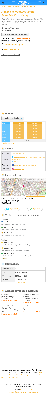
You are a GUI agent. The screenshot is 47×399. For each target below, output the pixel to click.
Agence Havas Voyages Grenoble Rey (10, 307)
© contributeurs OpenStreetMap (36, 179)
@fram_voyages (19, 169)
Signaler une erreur (8, 143)
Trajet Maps (36, 209)
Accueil (2, 2)
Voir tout (4, 258)
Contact (23, 392)
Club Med (5, 294)
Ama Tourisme (29, 306)
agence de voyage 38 (33, 375)
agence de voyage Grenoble (11, 377)
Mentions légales (13, 392)
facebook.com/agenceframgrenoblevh (25, 165)
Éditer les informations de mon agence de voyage (32, 282)
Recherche (44, 2)
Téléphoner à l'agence (18, 153)
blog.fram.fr (17, 161)
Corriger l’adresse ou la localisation (35, 196)
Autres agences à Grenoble (10, 55)
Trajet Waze (13, 209)
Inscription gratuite (33, 392)
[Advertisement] (23, 83)
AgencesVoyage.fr (26, 390)
